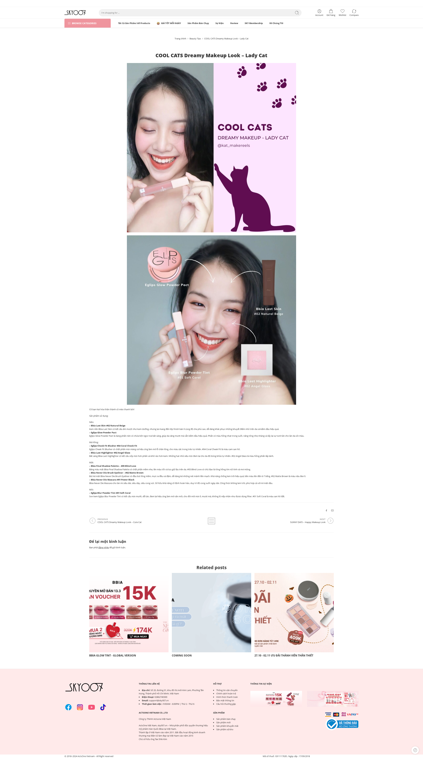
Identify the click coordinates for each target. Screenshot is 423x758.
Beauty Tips (195, 38)
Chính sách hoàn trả (226, 693)
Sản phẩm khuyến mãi (227, 725)
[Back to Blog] (211, 521)
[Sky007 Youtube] (92, 707)
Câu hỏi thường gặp (226, 703)
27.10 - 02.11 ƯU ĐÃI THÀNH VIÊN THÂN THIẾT (283, 655)
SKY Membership (254, 23)
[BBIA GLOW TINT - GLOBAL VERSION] (129, 612)
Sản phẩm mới (223, 722)
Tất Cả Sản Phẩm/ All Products (134, 23)
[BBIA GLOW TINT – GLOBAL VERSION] (276, 699)
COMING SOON (182, 655)
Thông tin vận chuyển (227, 690)
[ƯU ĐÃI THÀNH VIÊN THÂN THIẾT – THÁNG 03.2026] (333, 699)
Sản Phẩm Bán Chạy (198, 23)
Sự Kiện (219, 23)
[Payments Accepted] (342, 723)
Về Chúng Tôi (276, 23)
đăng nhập (103, 547)
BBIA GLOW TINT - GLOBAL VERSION (112, 655)
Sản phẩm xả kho (224, 729)
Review (234, 23)
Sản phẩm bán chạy (226, 718)
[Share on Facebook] (326, 510)
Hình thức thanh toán (227, 696)
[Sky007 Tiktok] (103, 707)
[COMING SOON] (211, 612)
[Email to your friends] (332, 510)
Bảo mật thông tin (225, 700)
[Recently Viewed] (415, 750)
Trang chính (180, 38)
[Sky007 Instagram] (80, 707)
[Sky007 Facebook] (68, 707)
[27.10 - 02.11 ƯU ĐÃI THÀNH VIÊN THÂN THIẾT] (294, 612)
